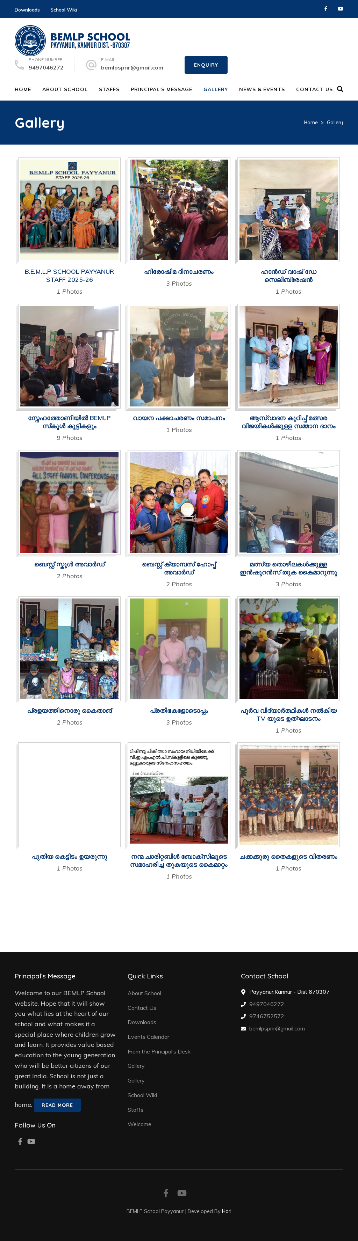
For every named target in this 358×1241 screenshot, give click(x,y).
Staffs (109, 89)
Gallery (215, 89)
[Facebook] (325, 9)
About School (65, 89)
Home (23, 89)
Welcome (139, 1124)
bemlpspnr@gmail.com (132, 67)
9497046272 (46, 67)
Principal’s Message (161, 89)
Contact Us (314, 89)
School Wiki (63, 10)
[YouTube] (340, 9)
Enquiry (206, 65)
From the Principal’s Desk (159, 1051)
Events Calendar (148, 1036)
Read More (57, 1105)
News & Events (262, 89)
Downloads (27, 10)
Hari (226, 1211)
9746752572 (266, 1016)
